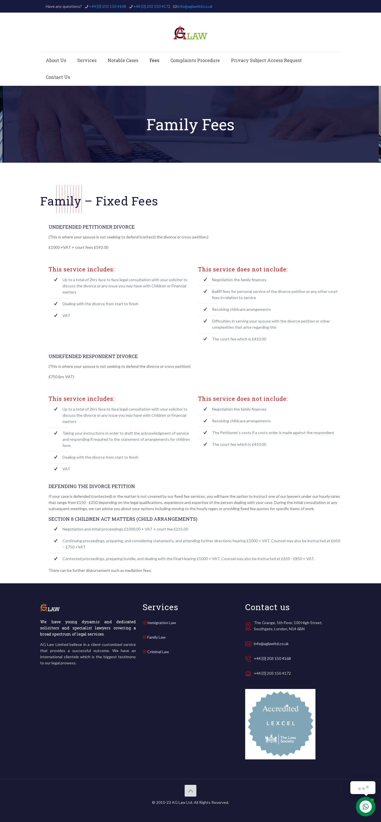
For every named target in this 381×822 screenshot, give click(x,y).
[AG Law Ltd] (190, 32)
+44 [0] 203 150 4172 (151, 6)
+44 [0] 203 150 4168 (107, 6)
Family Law (156, 637)
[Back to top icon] (190, 791)
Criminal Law (158, 651)
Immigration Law (161, 622)
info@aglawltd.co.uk (195, 6)
